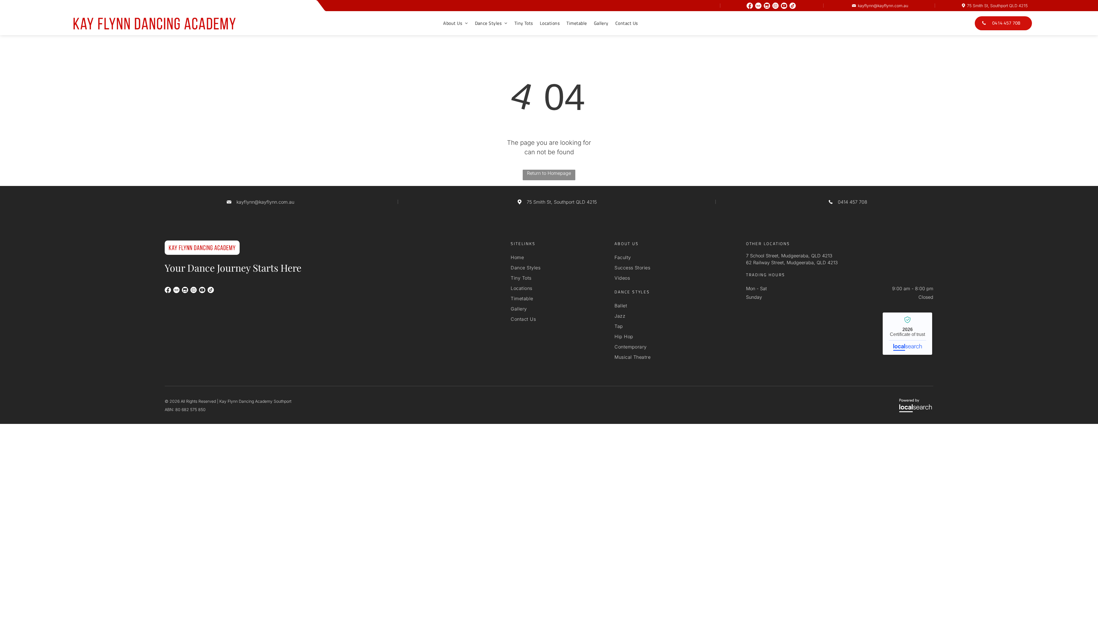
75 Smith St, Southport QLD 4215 (997, 5)
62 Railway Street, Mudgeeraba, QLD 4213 (792, 262)
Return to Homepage (549, 173)
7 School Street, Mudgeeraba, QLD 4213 (789, 256)
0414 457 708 (852, 202)
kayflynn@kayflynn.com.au (883, 5)
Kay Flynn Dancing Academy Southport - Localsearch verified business (907, 333)
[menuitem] (455, 23)
